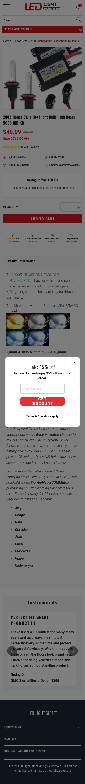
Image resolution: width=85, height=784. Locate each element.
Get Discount (42, 401)
